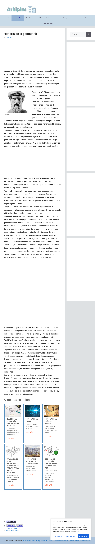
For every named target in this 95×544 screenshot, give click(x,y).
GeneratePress (26, 540)
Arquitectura (17, 18)
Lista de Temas (74, 541)
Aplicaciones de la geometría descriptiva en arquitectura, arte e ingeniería (13, 465)
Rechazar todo (70, 536)
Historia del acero (12, 531)
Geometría (11, 526)
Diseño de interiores (52, 18)
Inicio (8, 18)
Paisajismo (66, 18)
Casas (87, 18)
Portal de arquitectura (61, 541)
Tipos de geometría (13, 528)
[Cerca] (89, 520)
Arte (40, 18)
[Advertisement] (32, 56)
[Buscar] (88, 34)
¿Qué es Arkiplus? (85, 541)
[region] (70, 529)
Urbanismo (77, 18)
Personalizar (59, 536)
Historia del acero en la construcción (32, 461)
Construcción (30, 18)
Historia (20, 526)
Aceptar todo (83, 536)
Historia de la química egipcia (51, 421)
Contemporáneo (47, 23)
